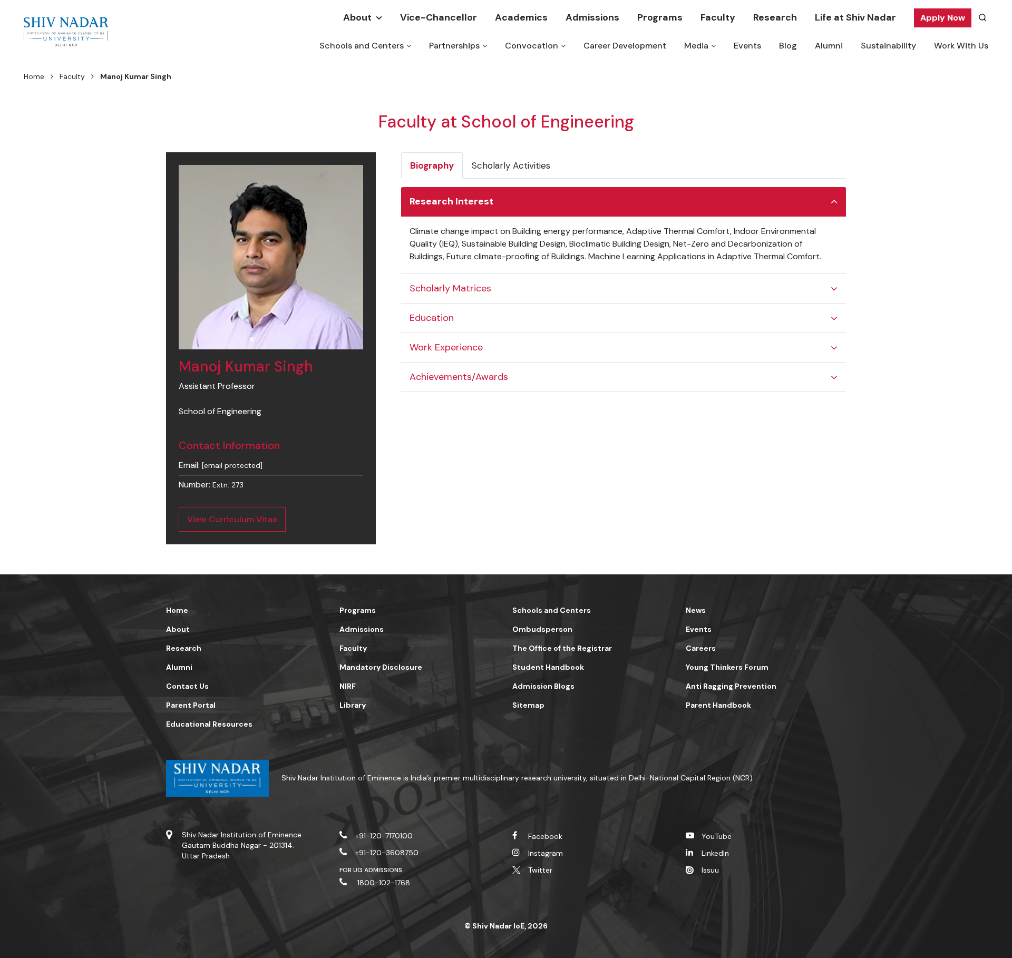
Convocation (531, 45)
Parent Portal (191, 705)
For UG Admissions (371, 870)
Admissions (592, 17)
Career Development (624, 45)
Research (775, 17)
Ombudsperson (542, 629)
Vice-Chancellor (438, 17)
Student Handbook (548, 667)
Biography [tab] (432, 165)
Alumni (829, 45)
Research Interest (451, 201)
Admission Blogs (543, 686)
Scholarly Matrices (450, 288)
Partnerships (454, 45)
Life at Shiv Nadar (855, 17)
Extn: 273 (228, 485)
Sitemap (528, 705)
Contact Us (187, 686)
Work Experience (446, 347)
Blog (788, 45)
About (357, 17)
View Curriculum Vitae (232, 519)
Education (432, 317)
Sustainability (888, 45)
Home (34, 76)
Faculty (717, 17)
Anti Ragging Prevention (731, 686)
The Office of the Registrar (562, 648)
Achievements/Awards (459, 376)
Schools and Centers (361, 45)
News (696, 610)
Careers (701, 648)
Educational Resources (209, 724)
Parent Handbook (718, 705)
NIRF (347, 686)
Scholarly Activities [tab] (511, 165)
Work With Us (961, 45)
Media (696, 45)
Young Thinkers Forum (727, 667)
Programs (660, 17)
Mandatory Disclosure (380, 667)
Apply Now (942, 17)
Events (747, 45)
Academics (521, 17)
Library (352, 705)
